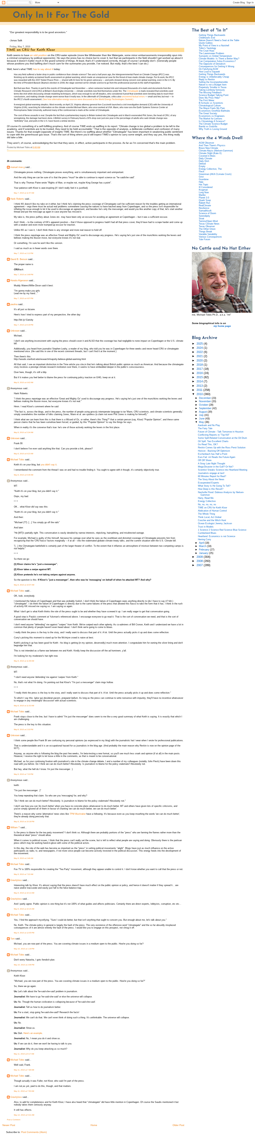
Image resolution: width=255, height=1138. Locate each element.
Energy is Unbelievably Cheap (214, 77)
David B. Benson (18, 259)
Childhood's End (207, 37)
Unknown (15, 330)
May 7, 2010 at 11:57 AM (24, 193)
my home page (222, 326)
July (201, 415)
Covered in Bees (207, 156)
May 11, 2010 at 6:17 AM (24, 1054)
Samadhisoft (205, 210)
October (204, 404)
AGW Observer (206, 142)
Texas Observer (207, 226)
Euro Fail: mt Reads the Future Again (216, 457)
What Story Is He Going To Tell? (214, 486)
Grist (201, 176)
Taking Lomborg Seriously (212, 90)
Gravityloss (16, 880)
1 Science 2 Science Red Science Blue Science (222, 530)
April (202, 542)
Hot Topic (203, 184)
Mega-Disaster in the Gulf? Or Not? (215, 466)
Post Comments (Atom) (34, 1132)
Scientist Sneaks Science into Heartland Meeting (222, 469)
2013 (200, 385)
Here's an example (32, 1033)
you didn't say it (49, 464)
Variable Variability (208, 234)
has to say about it (43, 69)
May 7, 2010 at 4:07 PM (23, 298)
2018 (200, 364)
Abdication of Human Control (212, 510)
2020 (200, 360)
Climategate (132, 91)
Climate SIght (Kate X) (210, 153)
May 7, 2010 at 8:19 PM (23, 325)
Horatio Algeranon (19, 280)
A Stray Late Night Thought (211, 463)
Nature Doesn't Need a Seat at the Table (219, 40)
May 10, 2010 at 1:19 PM (24, 949)
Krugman (203, 189)
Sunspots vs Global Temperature (215, 56)
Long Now (204, 192)
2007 (200, 565)
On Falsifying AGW (208, 69)
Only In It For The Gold (61, 15)
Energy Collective (207, 501)
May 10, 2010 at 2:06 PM (24, 965)
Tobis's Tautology (207, 48)
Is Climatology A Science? (212, 121)
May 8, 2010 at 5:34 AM (23, 432)
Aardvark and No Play (209, 425)
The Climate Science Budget (213, 124)
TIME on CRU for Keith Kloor (30, 50)
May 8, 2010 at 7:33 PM (23, 774)
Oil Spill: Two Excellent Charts (213, 441)
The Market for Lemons (210, 118)
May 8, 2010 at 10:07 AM (24, 585)
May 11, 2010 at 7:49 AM (24, 1070)
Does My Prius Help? (209, 97)
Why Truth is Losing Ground (213, 129)
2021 (200, 356)
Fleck (201, 171)
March (203, 546)
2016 (200, 373)
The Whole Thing (206, 514)
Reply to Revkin (207, 79)
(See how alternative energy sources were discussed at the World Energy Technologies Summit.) (87, 99)
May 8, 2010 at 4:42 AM (23, 382)
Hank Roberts (17, 199)
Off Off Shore (204, 460)
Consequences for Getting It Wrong (216, 66)
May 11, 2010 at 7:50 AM (24, 1091)
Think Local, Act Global (209, 517)
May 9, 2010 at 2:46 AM (23, 858)
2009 (200, 556)
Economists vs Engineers (212, 116)
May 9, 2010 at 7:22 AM (23, 874)
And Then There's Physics (212, 145)
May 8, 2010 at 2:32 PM (23, 729)
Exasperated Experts (208, 482)
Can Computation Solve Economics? (217, 61)
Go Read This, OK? (208, 444)
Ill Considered (205, 187)
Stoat (201, 218)
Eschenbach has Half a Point (212, 454)
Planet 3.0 (204, 197)
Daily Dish (204, 161)
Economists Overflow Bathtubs (214, 110)
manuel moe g (17, 167)
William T (15, 827)
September (205, 408)
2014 (200, 381)
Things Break (205, 231)
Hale (201, 182)
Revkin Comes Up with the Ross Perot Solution (221, 447)
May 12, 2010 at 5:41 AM (24, 1115)
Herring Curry (204, 539)
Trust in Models (206, 526)
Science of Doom (207, 213)
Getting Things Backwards (212, 35)
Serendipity (204, 216)
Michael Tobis (17, 459)
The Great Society (208, 113)
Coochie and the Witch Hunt (212, 520)
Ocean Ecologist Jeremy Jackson (215, 523)
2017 (200, 369)
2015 (200, 377)
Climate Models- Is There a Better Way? (219, 58)
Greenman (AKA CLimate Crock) (215, 174)
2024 (200, 347)
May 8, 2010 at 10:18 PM (24, 821)
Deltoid (202, 163)
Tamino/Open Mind (208, 221)
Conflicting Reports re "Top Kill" (214, 435)
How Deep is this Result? (210, 489)
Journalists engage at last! (211, 473)
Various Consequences (210, 236)
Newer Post (8, 1125)
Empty (202, 166)
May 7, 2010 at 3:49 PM (23, 274)
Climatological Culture (210, 105)
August (203, 411)
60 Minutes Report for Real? (212, 476)
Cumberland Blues (207, 533)
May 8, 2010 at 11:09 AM (24, 661)
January (204, 553)
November (205, 401)
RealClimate (205, 205)
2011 (200, 390)
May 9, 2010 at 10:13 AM (24, 893)
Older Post (178, 1125)
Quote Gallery (206, 43)
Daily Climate (205, 158)
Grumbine (204, 179)
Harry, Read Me (206, 498)
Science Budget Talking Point (213, 95)
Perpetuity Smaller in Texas (213, 87)
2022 (200, 352)
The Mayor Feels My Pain (212, 108)
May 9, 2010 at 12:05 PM (24, 933)
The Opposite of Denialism (212, 63)
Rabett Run (204, 203)
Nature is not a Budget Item (213, 84)
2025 (200, 343)
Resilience (204, 208)
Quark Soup (205, 200)
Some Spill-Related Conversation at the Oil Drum (222, 438)
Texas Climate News (209, 223)
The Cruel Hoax (206, 50)
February (204, 549)
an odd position (38, 55)
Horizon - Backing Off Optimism (214, 451)
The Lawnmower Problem (211, 53)
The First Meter (206, 100)
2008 (200, 561)
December (205, 398)
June (202, 418)
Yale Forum (204, 239)
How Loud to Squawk (209, 71)
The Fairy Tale (205, 428)
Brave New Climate (208, 148)
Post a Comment (13, 1120)
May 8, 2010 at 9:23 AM (23, 454)
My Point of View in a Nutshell (214, 45)
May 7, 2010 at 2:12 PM (23, 253)
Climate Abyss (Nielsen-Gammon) (216, 150)
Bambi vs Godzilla (208, 126)
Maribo (202, 195)
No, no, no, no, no (207, 504)
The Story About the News (211, 479)
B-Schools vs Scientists (211, 103)
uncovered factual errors (133, 96)
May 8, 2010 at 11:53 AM (24, 706)
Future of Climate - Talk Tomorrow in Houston (220, 431)
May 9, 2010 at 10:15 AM (24, 909)
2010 (200, 394)
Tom (12, 938)
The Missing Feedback (210, 92)
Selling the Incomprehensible (213, 82)
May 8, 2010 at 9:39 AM (23, 475)
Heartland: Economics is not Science (216, 536)
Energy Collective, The (210, 169)
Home (94, 1125)
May (202, 422)
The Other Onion (207, 229)
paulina (14, 304)
